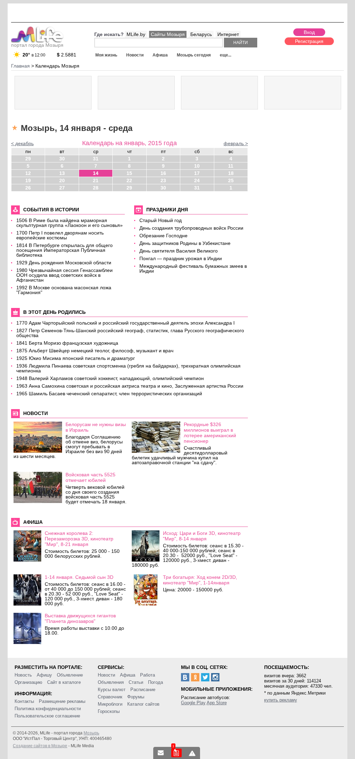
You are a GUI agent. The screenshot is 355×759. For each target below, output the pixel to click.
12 (28, 173)
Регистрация (309, 41)
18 (231, 173)
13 (62, 173)
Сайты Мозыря (168, 34)
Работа (147, 675)
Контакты (24, 701)
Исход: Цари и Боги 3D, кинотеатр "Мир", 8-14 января (202, 535)
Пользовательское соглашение (47, 715)
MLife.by (136, 34)
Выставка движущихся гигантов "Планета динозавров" (80, 618)
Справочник (110, 696)
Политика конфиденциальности (48, 708)
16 (163, 173)
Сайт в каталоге (64, 682)
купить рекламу (280, 700)
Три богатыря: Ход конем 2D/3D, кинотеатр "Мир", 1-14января (200, 579)
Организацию (28, 682)
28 (95, 188)
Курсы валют (111, 689)
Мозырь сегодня (194, 55)
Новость (23, 675)
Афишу (44, 675)
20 (62, 180)
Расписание (142, 689)
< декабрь (22, 143)
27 (62, 188)
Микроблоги (110, 704)
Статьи (136, 682)
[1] (176, 753)
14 (95, 173)
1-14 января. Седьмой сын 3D (79, 577)
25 (231, 180)
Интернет (228, 34)
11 (230, 166)
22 (129, 180)
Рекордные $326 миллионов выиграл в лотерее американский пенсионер (210, 433)
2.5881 (66, 55)
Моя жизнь (106, 55)
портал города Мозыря (37, 45)
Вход (309, 32)
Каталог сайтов (143, 704)
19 (28, 180)
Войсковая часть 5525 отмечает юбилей (90, 477)
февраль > (236, 143)
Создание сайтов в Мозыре (40, 745)
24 (197, 180)
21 (95, 180)
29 (28, 158)
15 (129, 173)
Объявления (111, 682)
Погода (155, 682)
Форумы (135, 696)
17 (197, 173)
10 (197, 166)
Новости (135, 55)
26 (28, 188)
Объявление (70, 675)
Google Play (193, 702)
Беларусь (201, 34)
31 (95, 158)
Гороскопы (109, 711)
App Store (217, 702)
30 (62, 158)
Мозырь (91, 733)
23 (163, 180)
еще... (225, 55)
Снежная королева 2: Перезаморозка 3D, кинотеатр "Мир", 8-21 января (79, 538)
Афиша (160, 55)
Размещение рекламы (62, 701)
